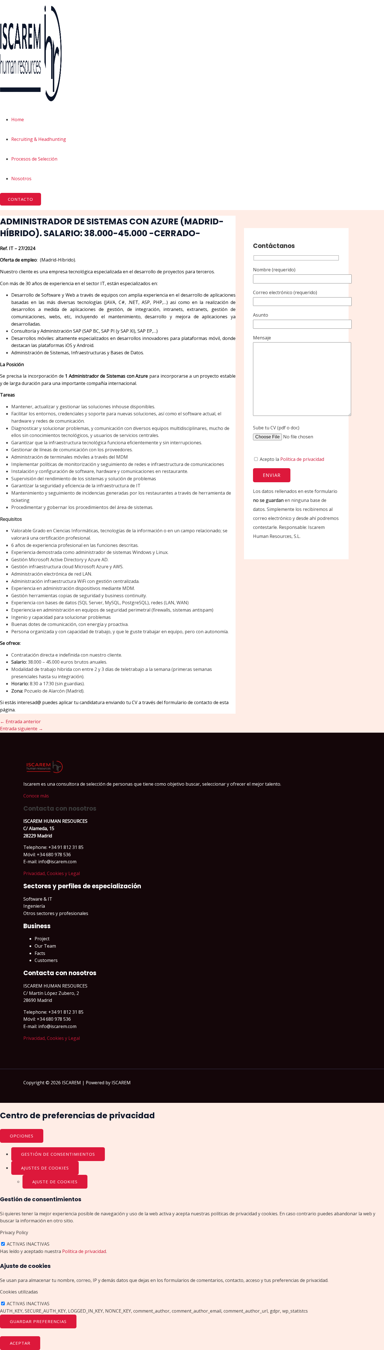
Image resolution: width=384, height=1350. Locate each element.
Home (17, 119)
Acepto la (291, 459)
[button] (20, 199)
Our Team (45, 946)
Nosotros (21, 178)
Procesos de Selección (34, 159)
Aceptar (20, 1343)
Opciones (21, 1136)
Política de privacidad (302, 459)
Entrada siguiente (21, 728)
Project (42, 939)
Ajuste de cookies (55, 1181)
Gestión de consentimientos (58, 1154)
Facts (40, 953)
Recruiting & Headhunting (38, 139)
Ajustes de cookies (45, 1168)
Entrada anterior (20, 721)
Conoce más (36, 796)
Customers (46, 960)
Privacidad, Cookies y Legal (51, 873)
